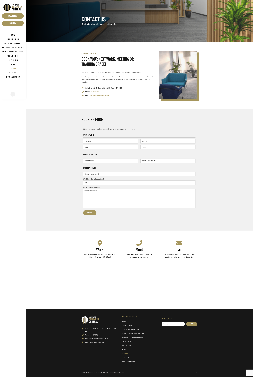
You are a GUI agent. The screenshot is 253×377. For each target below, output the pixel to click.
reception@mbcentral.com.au (100, 95)
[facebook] (12, 94)
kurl (123, 373)
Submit (89, 213)
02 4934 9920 (95, 92)
